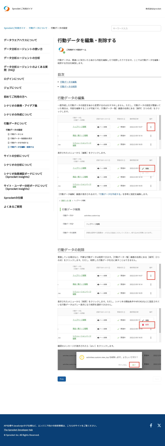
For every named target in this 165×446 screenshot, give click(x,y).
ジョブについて (13, 88)
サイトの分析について (17, 156)
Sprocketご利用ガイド (14, 27)
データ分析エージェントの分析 (22, 58)
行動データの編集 (68, 81)
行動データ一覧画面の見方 (21, 138)
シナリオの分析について (18, 165)
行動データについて (38, 27)
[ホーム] (7, 9)
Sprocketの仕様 (13, 197)
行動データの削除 (68, 86)
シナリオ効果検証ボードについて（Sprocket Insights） (23, 175)
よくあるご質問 (13, 206)
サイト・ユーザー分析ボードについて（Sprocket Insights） (26, 187)
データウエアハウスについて (20, 40)
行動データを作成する (19, 142)
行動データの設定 (59, 27)
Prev (62, 379)
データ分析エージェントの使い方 (23, 49)
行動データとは (16, 134)
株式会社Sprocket (153, 8)
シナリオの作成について (18, 114)
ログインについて (14, 79)
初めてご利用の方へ (15, 96)
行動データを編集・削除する (22, 147)
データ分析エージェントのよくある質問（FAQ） (26, 68)
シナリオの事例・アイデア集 (20, 105)
